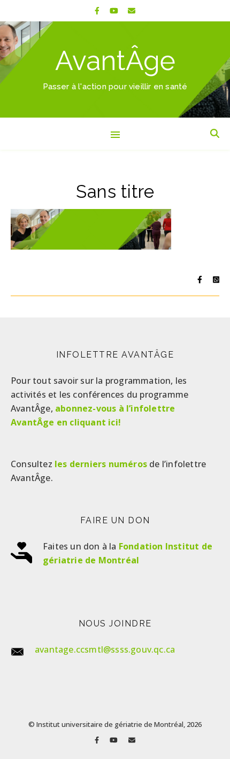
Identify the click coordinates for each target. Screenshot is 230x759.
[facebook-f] (98, 10)
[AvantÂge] (115, 69)
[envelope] (131, 10)
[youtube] (115, 10)
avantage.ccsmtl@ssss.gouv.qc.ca (105, 649)
